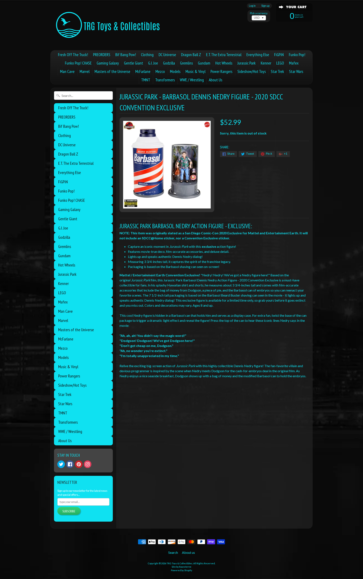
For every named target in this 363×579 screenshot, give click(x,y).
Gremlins (186, 63)
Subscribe (68, 511)
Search (173, 552)
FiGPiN (279, 54)
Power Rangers (221, 71)
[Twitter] (61, 464)
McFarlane (142, 71)
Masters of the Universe (112, 71)
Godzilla (169, 63)
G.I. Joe (153, 63)
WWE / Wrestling (192, 80)
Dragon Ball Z (191, 54)
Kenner (266, 63)
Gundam (204, 63)
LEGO (280, 63)
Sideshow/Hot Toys (251, 71)
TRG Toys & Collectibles (179, 563)
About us (188, 552)
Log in (252, 5)
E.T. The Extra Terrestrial (223, 54)
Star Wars (296, 71)
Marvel (84, 71)
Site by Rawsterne (181, 566)
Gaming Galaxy (108, 63)
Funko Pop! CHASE (78, 63)
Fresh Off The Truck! (73, 54)
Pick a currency (259, 13)
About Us (215, 80)
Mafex (294, 63)
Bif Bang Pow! (125, 54)
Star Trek (277, 71)
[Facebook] (70, 464)
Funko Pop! (297, 54)
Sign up (265, 5)
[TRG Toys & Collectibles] (108, 25)
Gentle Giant (133, 63)
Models (175, 71)
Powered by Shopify (181, 570)
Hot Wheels (223, 63)
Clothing (147, 54)
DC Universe (167, 54)
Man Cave (67, 71)
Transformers (165, 80)
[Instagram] (87, 464)
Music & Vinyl (195, 71)
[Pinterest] (79, 464)
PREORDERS (101, 54)
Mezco (160, 71)
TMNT (145, 80)
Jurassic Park (246, 63)
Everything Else (257, 54)
